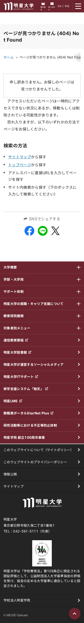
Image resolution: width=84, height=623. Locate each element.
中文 (67, 6)
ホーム (9, 57)
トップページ (19, 165)
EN (59, 6)
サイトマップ (19, 157)
